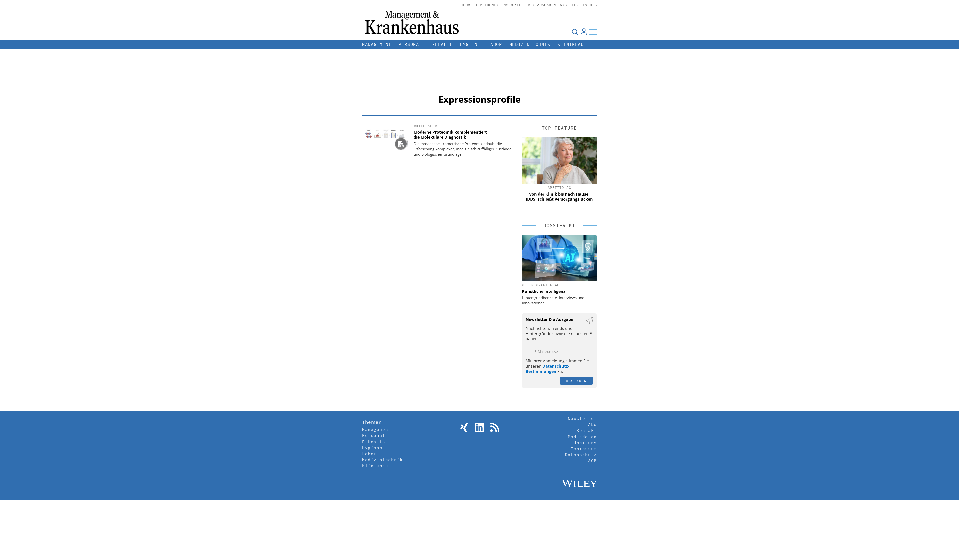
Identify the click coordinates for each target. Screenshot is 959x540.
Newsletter (582, 418)
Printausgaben (540, 5)
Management (376, 44)
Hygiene (470, 44)
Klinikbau (570, 44)
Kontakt (587, 430)
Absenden (576, 380)
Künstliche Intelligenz (543, 291)
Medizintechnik (529, 44)
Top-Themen (487, 5)
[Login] (584, 32)
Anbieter (569, 5)
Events (590, 5)
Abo (592, 424)
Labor (494, 44)
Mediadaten (582, 436)
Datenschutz (581, 454)
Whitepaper (425, 126)
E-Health (441, 44)
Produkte (512, 5)
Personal (410, 44)
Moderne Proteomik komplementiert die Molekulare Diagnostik (450, 135)
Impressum (584, 448)
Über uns (585, 442)
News (466, 5)
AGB (592, 460)
